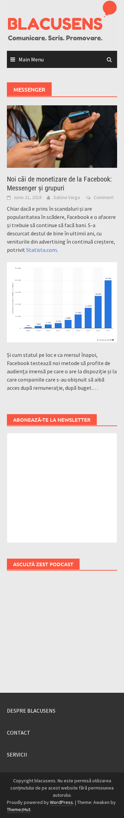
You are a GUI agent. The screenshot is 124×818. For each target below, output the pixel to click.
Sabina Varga (66, 197)
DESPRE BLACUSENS (31, 710)
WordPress (61, 802)
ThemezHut (18, 809)
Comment (104, 197)
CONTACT (18, 732)
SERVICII (17, 754)
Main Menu (31, 59)
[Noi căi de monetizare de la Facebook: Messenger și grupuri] (62, 135)
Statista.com (41, 249)
